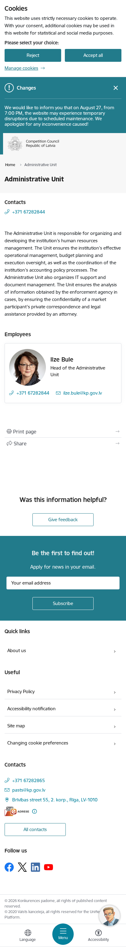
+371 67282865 (28, 780)
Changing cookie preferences (37, 743)
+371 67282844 (28, 212)
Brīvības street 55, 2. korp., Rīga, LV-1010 (55, 800)
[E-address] (17, 811)
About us (16, 650)
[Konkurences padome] (59, 150)
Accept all (93, 55)
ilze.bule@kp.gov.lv (82, 393)
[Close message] (116, 88)
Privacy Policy (21, 691)
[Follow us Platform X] (22, 867)
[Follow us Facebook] (9, 867)
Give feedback (63, 519)
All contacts (35, 829)
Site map (16, 726)
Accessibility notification (31, 708)
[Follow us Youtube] (48, 867)
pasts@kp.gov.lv (28, 790)
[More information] (34, 811)
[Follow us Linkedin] (35, 867)
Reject (33, 55)
